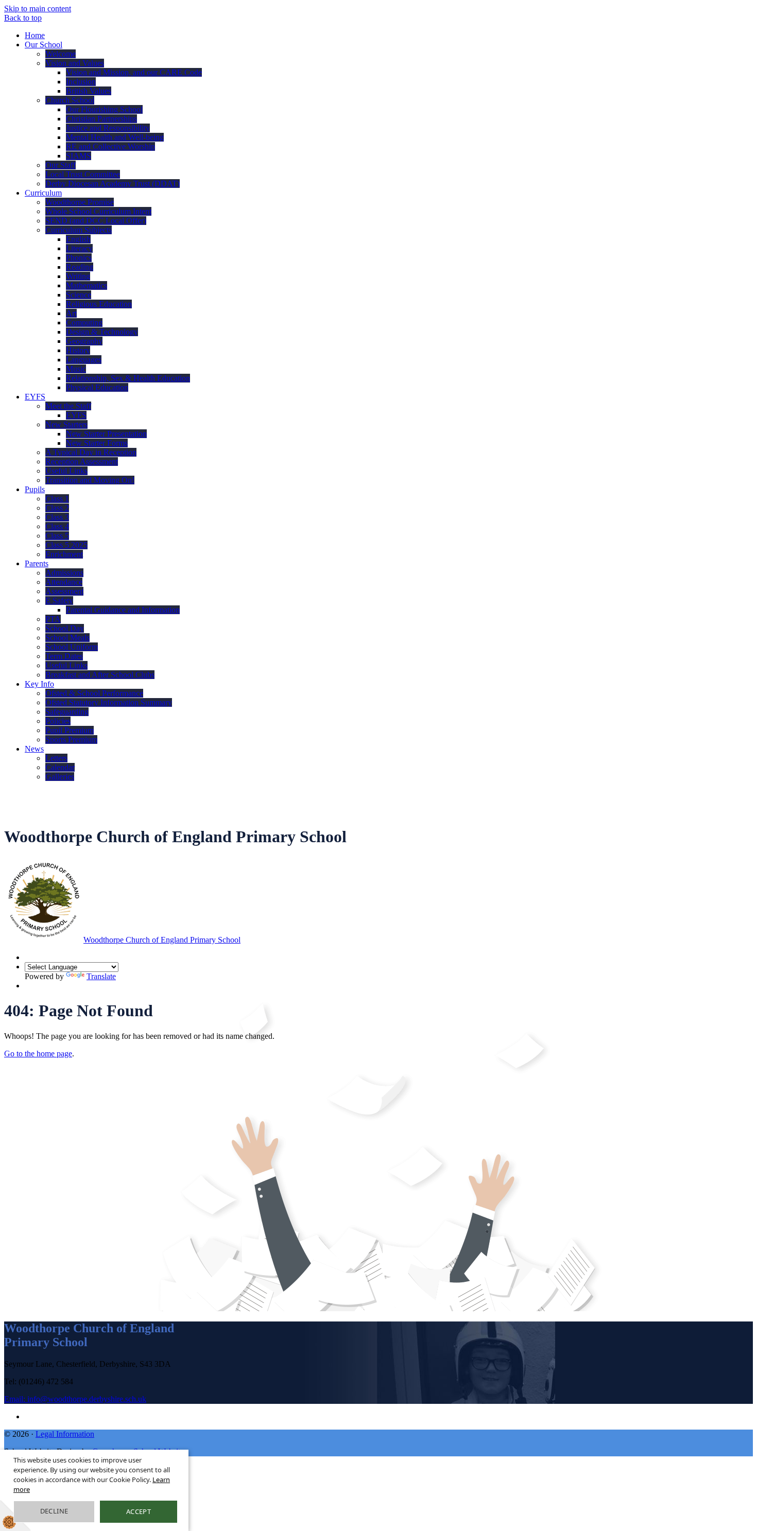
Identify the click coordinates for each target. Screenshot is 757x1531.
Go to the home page (38, 1053)
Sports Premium (71, 739)
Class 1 (57, 498)
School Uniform (71, 646)
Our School (43, 44)
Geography (84, 341)
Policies (58, 721)
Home (35, 35)
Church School (69, 100)
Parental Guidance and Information (123, 609)
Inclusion (81, 81)
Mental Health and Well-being (115, 137)
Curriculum (43, 192)
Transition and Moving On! (89, 480)
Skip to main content (37, 8)
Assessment (64, 591)
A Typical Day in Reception (90, 452)
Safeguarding (67, 711)
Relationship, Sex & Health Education (128, 378)
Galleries (59, 776)
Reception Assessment (81, 461)
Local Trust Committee (82, 174)
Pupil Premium (69, 730)
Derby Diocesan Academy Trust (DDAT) (112, 183)
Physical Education (97, 387)
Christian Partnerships (101, 118)
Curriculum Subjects (78, 229)
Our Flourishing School (104, 109)
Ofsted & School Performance (94, 693)
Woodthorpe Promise (79, 202)
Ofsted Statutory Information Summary (108, 702)
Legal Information (65, 1434)
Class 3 (57, 517)
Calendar (60, 767)
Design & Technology (102, 331)
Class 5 (57, 535)
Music (76, 368)
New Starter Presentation (106, 433)
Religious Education (99, 304)
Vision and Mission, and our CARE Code (134, 72)
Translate (101, 976)
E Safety (59, 600)
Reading (79, 267)
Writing (78, 276)
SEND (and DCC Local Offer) (95, 220)
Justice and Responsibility (108, 128)
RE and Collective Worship (110, 146)
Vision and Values (74, 63)
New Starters (66, 424)
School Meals (67, 637)
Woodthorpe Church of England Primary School (161, 939)
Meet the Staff (68, 406)
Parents (36, 563)
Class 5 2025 (66, 545)
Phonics (79, 257)
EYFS (35, 396)
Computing (84, 322)
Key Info (39, 684)
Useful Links (66, 470)
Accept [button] (138, 1511)
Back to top (23, 17)
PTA (53, 619)
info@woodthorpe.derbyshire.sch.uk (75, 1399)
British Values (88, 90)
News (34, 748)
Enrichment (64, 554)
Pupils (35, 489)
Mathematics (86, 285)
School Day (64, 628)
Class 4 (57, 526)
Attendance (63, 582)
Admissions (64, 572)
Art (71, 313)
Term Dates (64, 656)
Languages (83, 359)
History (78, 350)
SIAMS (78, 155)
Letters (56, 758)
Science (78, 294)
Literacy (79, 248)
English (78, 239)
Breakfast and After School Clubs (99, 674)
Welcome (60, 53)
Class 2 (57, 507)
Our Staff (60, 165)
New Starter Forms (97, 443)
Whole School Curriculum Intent (98, 211)
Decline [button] (54, 1511)
